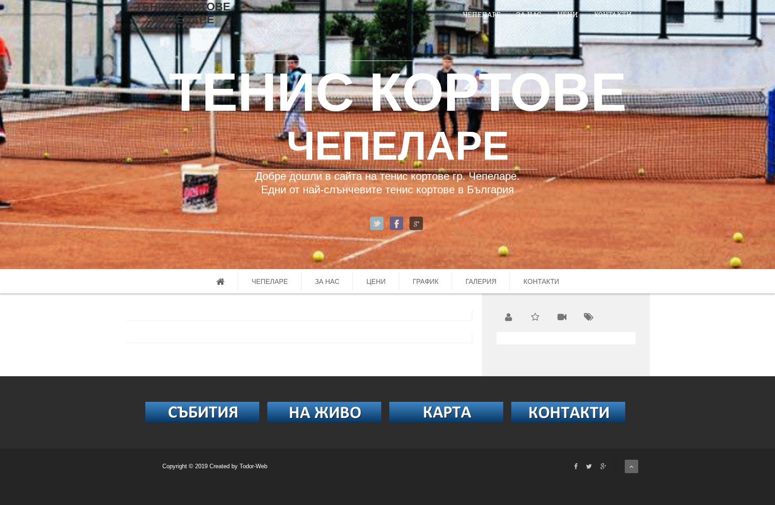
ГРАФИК (426, 281)
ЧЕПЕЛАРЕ (481, 14)
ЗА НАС (528, 14)
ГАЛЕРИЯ (481, 281)
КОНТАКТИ (613, 14)
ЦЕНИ (567, 14)
